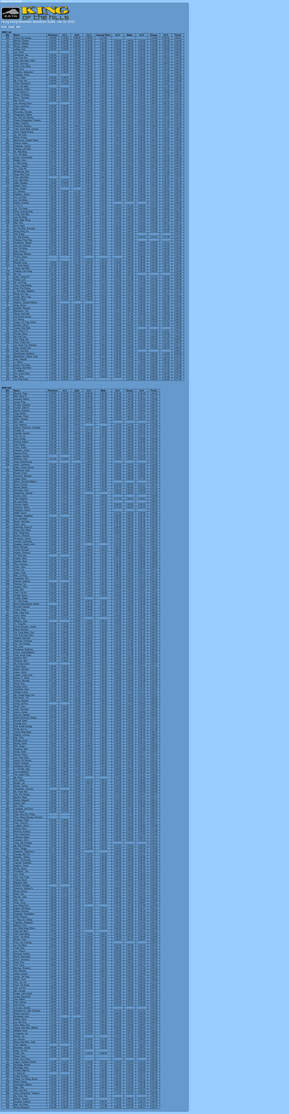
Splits (18, 27)
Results (11, 27)
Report (4, 27)
